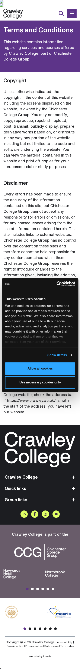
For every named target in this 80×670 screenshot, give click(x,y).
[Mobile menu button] (72, 13)
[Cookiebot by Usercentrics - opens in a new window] (57, 284)
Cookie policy (14, 646)
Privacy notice (33, 646)
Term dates (67, 646)
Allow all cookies (40, 368)
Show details (57, 355)
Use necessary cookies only (40, 382)
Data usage (51, 646)
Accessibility (65, 642)
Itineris (47, 656)
